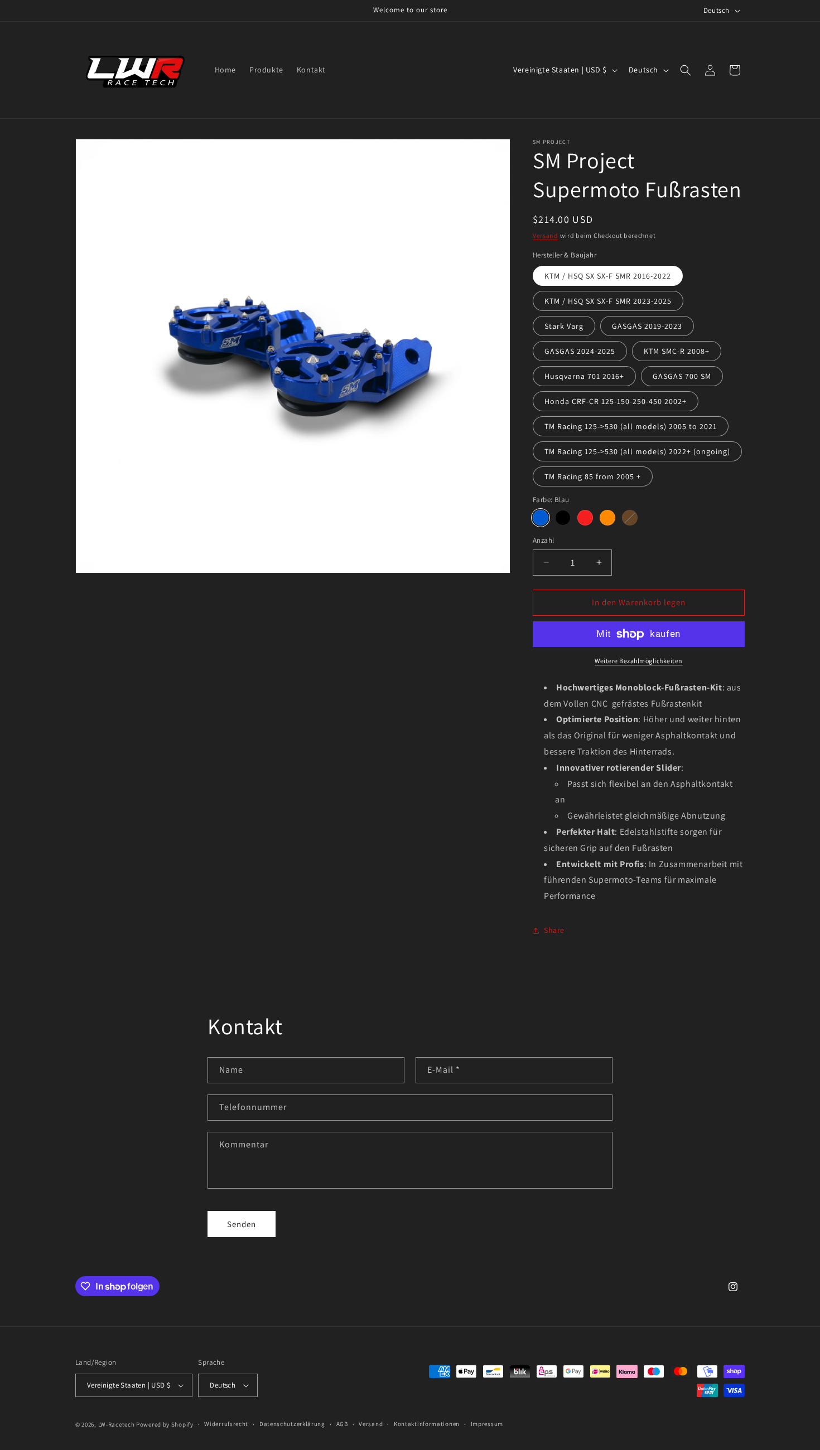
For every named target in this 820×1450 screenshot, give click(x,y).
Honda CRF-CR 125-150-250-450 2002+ (615, 401)
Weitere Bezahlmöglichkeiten (639, 660)
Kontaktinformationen (427, 1424)
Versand (545, 235)
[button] (685, 70)
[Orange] (607, 517)
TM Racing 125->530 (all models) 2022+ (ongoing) (637, 451)
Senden (241, 1224)
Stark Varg (563, 326)
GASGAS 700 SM (682, 376)
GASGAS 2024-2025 (579, 351)
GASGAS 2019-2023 (647, 326)
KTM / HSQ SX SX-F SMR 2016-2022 (607, 276)
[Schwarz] (563, 517)
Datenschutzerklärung (292, 1424)
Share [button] (554, 931)
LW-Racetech (116, 1424)
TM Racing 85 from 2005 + (592, 476)
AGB (342, 1424)
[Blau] (540, 517)
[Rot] (585, 517)
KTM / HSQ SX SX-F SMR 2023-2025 (608, 301)
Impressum (487, 1424)
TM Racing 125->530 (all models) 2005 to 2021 (630, 426)
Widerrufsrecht (226, 1424)
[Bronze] (630, 517)
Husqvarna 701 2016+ (584, 376)
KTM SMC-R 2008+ (677, 351)
